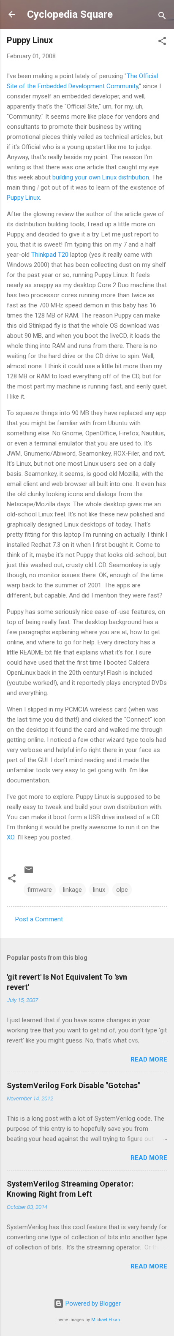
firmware (39, 889)
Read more (148, 1059)
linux (99, 889)
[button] (162, 42)
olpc (122, 889)
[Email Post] (29, 873)
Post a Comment (39, 919)
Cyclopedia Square (70, 14)
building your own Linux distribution (100, 177)
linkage (72, 889)
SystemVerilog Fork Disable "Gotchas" (73, 1085)
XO (10, 837)
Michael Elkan (105, 1319)
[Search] (162, 17)
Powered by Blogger (92, 1303)
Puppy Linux (23, 197)
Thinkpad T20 (49, 254)
